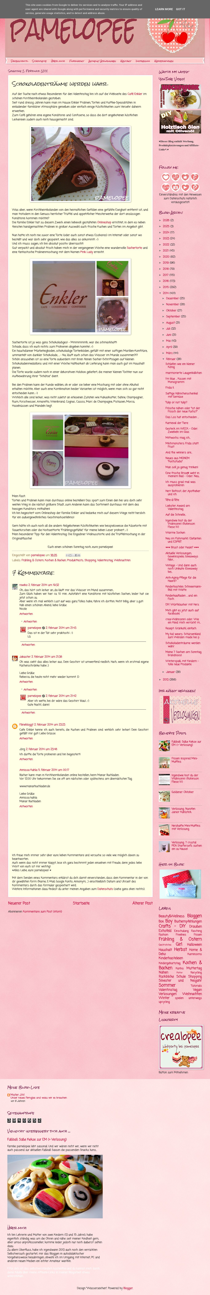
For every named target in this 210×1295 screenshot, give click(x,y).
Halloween (194, 944)
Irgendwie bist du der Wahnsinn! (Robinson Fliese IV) (180, 524)
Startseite (39, 61)
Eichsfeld (165, 930)
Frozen (198, 935)
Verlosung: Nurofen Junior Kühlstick (183, 810)
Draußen (195, 926)
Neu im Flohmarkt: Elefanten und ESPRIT (183, 540)
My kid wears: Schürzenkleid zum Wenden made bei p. (183, 635)
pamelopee (34, 628)
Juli (168, 329)
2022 (166, 245)
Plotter (179, 972)
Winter (164, 997)
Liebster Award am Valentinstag (178, 507)
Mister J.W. (18, 1095)
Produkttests (75, 560)
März (169, 353)
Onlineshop (104, 222)
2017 (166, 275)
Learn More (164, 9)
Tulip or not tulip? (176, 402)
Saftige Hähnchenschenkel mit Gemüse (182, 395)
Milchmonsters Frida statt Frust (182, 445)
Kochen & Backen (55, 560)
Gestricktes (165, 945)
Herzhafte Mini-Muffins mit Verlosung (186, 827)
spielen (179, 998)
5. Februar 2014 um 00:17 (53, 770)
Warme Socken (175, 533)
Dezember (173, 298)
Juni (169, 335)
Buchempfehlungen (188, 921)
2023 (166, 239)
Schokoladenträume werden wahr (183, 644)
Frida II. (170, 388)
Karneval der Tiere (177, 423)
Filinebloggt (26, 725)
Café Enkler (135, 94)
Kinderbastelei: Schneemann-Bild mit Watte (184, 588)
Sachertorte (134, 248)
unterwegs (195, 998)
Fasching (196, 931)
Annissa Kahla (28, 770)
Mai (169, 341)
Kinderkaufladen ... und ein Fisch (181, 597)
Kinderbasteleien (171, 958)
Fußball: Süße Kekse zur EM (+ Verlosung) (186, 743)
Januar (171, 672)
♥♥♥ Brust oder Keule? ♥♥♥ (182, 547)
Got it (180, 9)
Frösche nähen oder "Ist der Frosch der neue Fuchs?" (183, 410)
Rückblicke (166, 976)
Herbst (180, 949)
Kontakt (126, 61)
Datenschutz (19, 61)
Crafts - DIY (172, 926)
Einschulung (181, 931)
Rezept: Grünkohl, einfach (181, 628)
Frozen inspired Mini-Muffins (185, 760)
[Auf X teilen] (73, 555)
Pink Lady (86, 252)
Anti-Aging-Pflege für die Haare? (181, 579)
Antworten (26, 614)
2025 (166, 226)
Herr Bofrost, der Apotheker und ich (183, 492)
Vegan (197, 989)
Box (161, 921)
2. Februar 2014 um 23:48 (41, 749)
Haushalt (165, 949)
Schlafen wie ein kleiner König (180, 365)
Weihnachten (122, 560)
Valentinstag (105, 560)
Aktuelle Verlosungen (102, 61)
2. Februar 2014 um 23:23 (49, 725)
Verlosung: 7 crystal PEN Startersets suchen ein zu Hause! (187, 845)
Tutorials (196, 986)
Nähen (163, 972)
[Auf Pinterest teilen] (79, 555)
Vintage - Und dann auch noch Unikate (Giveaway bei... (181, 568)
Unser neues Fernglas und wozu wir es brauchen (39, 1098)
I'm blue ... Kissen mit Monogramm (178, 380)
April (169, 347)
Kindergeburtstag (169, 963)
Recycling (196, 973)
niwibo (24, 585)
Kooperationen (164, 61)
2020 (166, 257)
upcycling (164, 1002)
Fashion (163, 935)
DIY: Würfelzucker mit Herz (182, 605)
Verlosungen (167, 993)
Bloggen (194, 916)
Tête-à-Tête (172, 500)
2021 (166, 251)
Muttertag (194, 968)
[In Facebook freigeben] (76, 555)
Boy (168, 921)
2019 (166, 263)
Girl (179, 944)
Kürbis (180, 968)
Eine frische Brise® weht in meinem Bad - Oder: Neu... (183, 474)
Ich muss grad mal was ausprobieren (181, 483)
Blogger (128, 1288)
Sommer (167, 985)
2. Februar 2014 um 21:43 (61, 628)
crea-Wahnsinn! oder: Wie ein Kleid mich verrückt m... (183, 621)
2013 (166, 680)
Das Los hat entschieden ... (182, 417)
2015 (166, 287)
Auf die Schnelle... (176, 515)
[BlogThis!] (70, 555)
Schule (181, 976)
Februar (171, 359)
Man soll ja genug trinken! (182, 467)
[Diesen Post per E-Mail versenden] (67, 555)
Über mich (58, 61)
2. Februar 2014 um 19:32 (43, 585)
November (173, 304)
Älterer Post (143, 903)
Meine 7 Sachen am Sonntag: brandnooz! (184, 653)
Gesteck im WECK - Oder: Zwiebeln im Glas (182, 430)
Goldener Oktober (183, 792)
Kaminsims (195, 954)
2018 (166, 269)
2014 (166, 293)
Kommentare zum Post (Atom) (42, 912)
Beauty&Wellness (171, 916)
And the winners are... (179, 453)
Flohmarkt (76, 61)
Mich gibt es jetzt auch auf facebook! (182, 612)
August (171, 323)
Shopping (90, 560)
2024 (166, 233)
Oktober (171, 311)
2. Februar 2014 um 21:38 (47, 657)
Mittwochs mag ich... (178, 438)
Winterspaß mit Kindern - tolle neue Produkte (182, 662)
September (173, 317)
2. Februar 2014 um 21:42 (61, 696)
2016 (166, 281)
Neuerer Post (19, 903)
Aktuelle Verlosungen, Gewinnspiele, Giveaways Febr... (182, 556)
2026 (166, 220)
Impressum (143, 61)
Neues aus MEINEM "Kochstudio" (178, 460)
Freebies (181, 935)
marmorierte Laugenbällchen (184, 373)
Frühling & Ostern (33, 560)
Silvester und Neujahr (180, 980)
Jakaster (25, 657)
